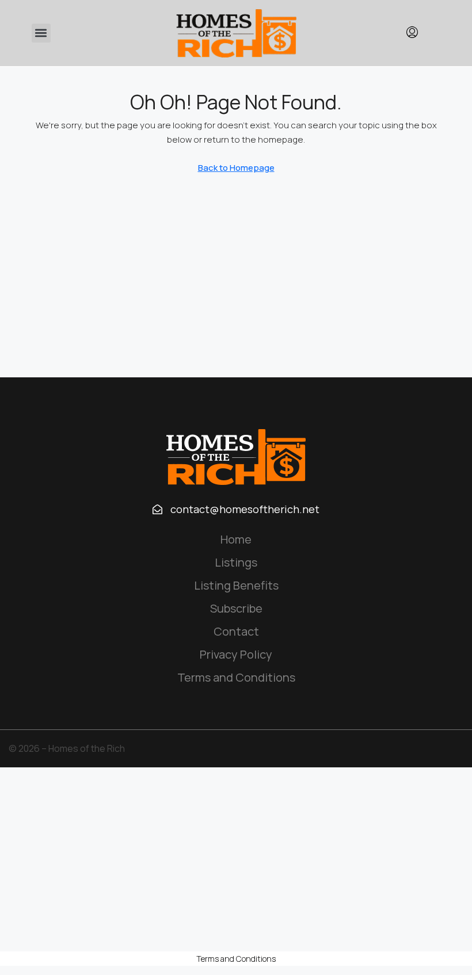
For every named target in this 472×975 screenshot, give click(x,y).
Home (236, 539)
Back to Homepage (236, 168)
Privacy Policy (236, 654)
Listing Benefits (236, 585)
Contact (236, 631)
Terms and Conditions (236, 677)
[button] (41, 33)
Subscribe (236, 608)
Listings (236, 562)
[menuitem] (412, 33)
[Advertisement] (236, 859)
